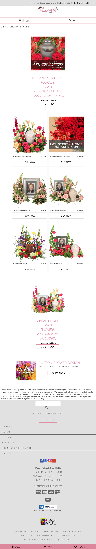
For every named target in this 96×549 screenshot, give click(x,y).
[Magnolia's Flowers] (48, 14)
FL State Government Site (63, 535)
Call (17, 546)
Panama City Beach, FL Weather (35, 535)
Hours (81, 546)
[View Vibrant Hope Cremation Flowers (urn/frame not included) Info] (48, 296)
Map (49, 546)
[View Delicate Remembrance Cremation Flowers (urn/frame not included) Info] (66, 188)
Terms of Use (65, 539)
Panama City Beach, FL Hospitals (66, 531)
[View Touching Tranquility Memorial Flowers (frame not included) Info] (29, 188)
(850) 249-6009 (87, 3)
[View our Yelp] (54, 461)
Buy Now (47, 104)
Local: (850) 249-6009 (48, 480)
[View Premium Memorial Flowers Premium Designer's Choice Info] (66, 134)
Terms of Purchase (48, 539)
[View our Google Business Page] (46, 461)
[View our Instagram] (50, 461)
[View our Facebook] (42, 461)
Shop (25, 20)
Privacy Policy (31, 539)
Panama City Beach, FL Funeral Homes (32, 531)
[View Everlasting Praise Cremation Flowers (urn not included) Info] (29, 241)
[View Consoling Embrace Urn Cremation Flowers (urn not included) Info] (29, 134)
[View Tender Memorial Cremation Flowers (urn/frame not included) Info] (66, 241)
